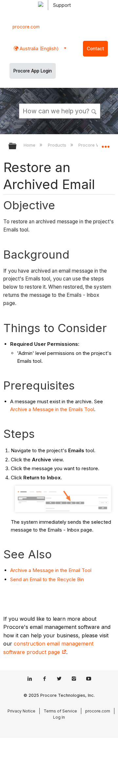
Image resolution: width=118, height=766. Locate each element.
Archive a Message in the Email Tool (50, 570)
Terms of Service (60, 711)
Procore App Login (32, 70)
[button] (94, 110)
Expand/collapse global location (105, 144)
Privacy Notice (21, 711)
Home (30, 145)
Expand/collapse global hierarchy (16, 146)
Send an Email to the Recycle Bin (47, 579)
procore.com (26, 26)
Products (57, 145)
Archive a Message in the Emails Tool (52, 409)
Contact (95, 48)
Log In (59, 717)
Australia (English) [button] (38, 48)
